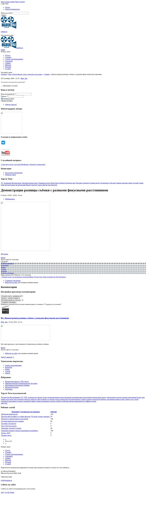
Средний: (4, 261)
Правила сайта (10, 175)
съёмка (33, 401)
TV (2, 183)
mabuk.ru (4, 32)
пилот (57, 399)
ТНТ (25, 397)
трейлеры (65, 401)
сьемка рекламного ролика (46, 401)
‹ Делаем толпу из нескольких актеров (15, 277)
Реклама (8, 67)
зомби (3, 399)
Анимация (7, 183)
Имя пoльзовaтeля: (8, 94)
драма (141, 183)
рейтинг (104, 399)
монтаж (21, 399)
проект (83, 399)
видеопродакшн (53, 397)
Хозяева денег (6, 435)
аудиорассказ (32, 397)
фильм (72, 401)
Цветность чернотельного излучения (14, 419)
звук (143, 397)
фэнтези (54, 185)
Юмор (7, 369)
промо (89, 399)
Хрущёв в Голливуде (8, 423)
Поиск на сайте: (7, 13)
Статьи (7, 371)
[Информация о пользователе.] (5, 314)
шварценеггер (80, 401)
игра (7, 399)
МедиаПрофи (15, 397)
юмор (94, 401)
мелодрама (11, 185)
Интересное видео (11, 387)
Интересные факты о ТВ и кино (17, 381)
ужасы (39, 185)
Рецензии (8, 367)
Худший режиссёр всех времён (12, 421)
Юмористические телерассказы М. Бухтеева (21, 383)
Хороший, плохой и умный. (11, 428)
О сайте (8, 69)
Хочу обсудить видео (9, 426)
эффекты (88, 401)
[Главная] (8, 28)
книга (15, 399)
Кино (57, 183)
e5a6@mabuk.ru (6, 480)
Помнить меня (8, 99)
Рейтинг (54, 412)
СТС (21, 397)
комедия (4, 185)
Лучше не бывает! (7, 273)
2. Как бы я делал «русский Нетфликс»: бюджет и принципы (23, 164)
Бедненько (4, 265)
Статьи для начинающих (14, 59)
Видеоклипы (16, 183)
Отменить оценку (7, 263)
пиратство (64, 399)
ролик (122, 399)
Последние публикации (14, 173)
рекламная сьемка (113, 399)
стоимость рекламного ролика (12, 401)
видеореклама (77, 397)
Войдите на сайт (11, 282)
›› (5, 443)
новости (27, 399)
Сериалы (85, 183)
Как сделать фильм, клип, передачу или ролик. (25, 74)
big (8, 397)
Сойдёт (3, 269)
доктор (118, 397)
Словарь (8, 57)
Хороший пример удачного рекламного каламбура (19, 431)
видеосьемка (97, 397)
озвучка (52, 399)
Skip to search (20, 2)
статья (136, 399)
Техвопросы (104, 183)
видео (45, 397)
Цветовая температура (9, 414)
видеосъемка (87, 397)
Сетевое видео (94, 183)
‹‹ (5, 439)
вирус (104, 397)
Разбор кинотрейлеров (13, 365)
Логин (7, 7)
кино (11, 399)
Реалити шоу (71, 183)
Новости (63, 183)
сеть (132, 399)
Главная (4, 74)
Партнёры (8, 389)
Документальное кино (30, 183)
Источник (4, 254)
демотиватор (111, 397)
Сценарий (8, 61)
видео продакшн (66, 397)
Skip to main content (8, 2)
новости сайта (36, 399)
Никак (3, 267)
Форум (7, 373)
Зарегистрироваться (12, 9)
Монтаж (8, 65)
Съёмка (8, 63)
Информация (10, 199)
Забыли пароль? (11, 104)
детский (136, 183)
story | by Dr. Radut (7, 492)
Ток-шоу (113, 183)
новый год (45, 399)
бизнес (39, 397)
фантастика (47, 185)
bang (5, 397)
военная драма (127, 183)
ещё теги (4, 403)
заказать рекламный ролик (131, 397)
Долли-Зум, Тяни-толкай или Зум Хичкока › (50, 277)
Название (15, 412)
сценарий (26, 401)
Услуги (7, 55)
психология (96, 399)
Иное (53, 183)
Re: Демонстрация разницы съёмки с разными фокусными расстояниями (35, 318)
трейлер (59, 401)
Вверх (3, 258)
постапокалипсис (74, 399)
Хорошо (4, 271)
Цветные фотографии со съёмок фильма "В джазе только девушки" (25, 416)
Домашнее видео (44, 183)
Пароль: (4, 96)
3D (2, 397)
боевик (118, 183)
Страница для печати (13, 280)
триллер (34, 185)
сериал (127, 399)
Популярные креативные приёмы (17, 385)
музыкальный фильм (23, 185)
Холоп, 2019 (5, 433)
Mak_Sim (24, 78)
